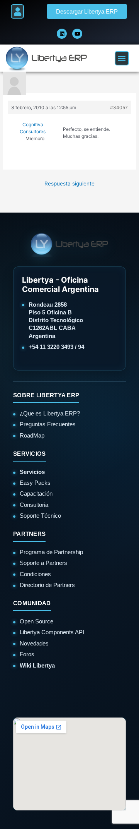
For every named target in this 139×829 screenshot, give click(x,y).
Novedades (34, 643)
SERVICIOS (29, 453)
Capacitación (36, 493)
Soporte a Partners (43, 563)
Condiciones (35, 574)
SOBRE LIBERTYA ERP (46, 395)
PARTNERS (29, 533)
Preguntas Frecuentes (48, 424)
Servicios (32, 472)
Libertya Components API (52, 632)
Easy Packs (35, 482)
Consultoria (34, 504)
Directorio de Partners (47, 585)
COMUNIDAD (32, 603)
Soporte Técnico (40, 515)
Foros (27, 654)
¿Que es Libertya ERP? (50, 413)
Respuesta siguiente (69, 183)
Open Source (36, 621)
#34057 (119, 107)
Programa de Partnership (51, 552)
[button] (17, 11)
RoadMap (32, 435)
